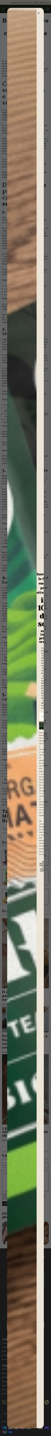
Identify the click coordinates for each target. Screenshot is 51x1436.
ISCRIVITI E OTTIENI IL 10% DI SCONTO (43, 726)
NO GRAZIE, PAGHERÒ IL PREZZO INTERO (43, 864)
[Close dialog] (39, 13)
